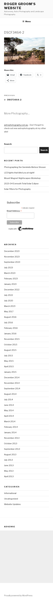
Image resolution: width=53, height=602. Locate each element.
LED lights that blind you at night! (19, 173)
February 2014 (11, 427)
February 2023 (11, 278)
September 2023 (12, 262)
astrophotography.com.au (16, 125)
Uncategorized (11, 499)
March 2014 (9, 421)
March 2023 (9, 273)
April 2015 (9, 366)
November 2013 (11, 438)
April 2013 (9, 476)
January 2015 (10, 372)
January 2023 (10, 284)
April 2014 (9, 416)
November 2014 (12, 383)
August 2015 (10, 350)
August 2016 (10, 317)
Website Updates (12, 504)
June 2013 (9, 465)
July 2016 (8, 322)
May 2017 (8, 311)
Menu (28, 21)
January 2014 (10, 432)
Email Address (14, 211)
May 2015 (9, 361)
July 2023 (8, 267)
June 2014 (9, 405)
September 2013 (12, 449)
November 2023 (12, 257)
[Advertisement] (26, 556)
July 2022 (8, 295)
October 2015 (10, 344)
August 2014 (10, 394)
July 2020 (8, 300)
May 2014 (9, 410)
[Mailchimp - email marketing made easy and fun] (21, 231)
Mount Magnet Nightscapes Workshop (22, 178)
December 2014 (11, 377)
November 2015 (12, 339)
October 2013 (10, 443)
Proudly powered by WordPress (18, 595)
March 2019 (9, 306)
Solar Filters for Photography (17, 189)
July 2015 (8, 355)
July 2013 (8, 460)
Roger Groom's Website (20, 6)
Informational (10, 493)
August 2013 (10, 454)
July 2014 (8, 399)
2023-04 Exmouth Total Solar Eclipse (21, 183)
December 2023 (11, 251)
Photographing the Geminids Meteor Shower (25, 167)
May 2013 (8, 471)
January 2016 (10, 333)
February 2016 (11, 328)
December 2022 (11, 289)
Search (8, 144)
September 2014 (12, 388)
